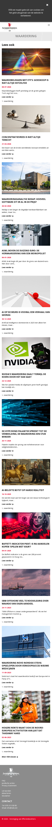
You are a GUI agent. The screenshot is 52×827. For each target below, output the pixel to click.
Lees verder (6, 97)
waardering (8, 101)
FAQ (3, 780)
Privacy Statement (9, 785)
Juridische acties (8, 783)
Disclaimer (6, 796)
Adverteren (6, 793)
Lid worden (6, 791)
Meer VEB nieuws (9, 757)
